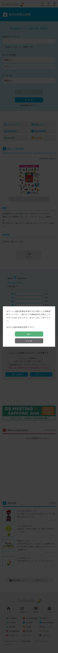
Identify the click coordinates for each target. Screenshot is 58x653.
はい (29, 334)
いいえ (29, 341)
